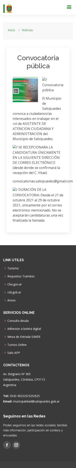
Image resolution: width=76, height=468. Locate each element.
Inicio (11, 30)
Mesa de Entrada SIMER (23, 336)
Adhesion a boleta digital (24, 328)
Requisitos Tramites (21, 276)
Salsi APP (13, 352)
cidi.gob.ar (14, 292)
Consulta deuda (18, 320)
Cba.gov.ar (14, 284)
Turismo (13, 268)
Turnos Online (17, 344)
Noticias (27, 30)
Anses (11, 300)
